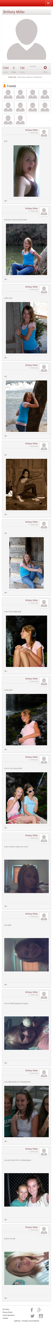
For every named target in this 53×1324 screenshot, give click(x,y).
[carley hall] (8, 120)
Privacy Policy (7, 1312)
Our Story (6, 1309)
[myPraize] (8, 3)
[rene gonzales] (20, 107)
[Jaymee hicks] (45, 107)
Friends (11, 86)
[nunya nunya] (8, 107)
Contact (5, 1318)
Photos (13, 72)
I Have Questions (9, 1315)
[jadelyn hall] (20, 120)
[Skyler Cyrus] (20, 94)
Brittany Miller (31, 130)
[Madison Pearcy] (8, 94)
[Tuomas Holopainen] (45, 94)
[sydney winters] (32, 94)
